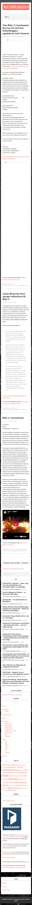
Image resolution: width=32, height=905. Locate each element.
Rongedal (12, 403)
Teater (6, 748)
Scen (13, 284)
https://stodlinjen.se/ (20, 867)
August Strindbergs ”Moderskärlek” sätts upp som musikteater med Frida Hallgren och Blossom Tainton (16, 681)
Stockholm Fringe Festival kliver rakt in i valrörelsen (16, 617)
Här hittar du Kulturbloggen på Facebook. (12, 694)
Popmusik (5, 779)
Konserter (8, 772)
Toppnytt (5, 756)
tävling (4, 279)
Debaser (20, 764)
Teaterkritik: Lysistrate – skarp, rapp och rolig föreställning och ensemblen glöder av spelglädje (15, 585)
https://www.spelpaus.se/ (9, 867)
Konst (13, 772)
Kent (4, 403)
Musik (15, 408)
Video (6, 790)
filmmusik (17, 403)
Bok (4, 765)
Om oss (4, 886)
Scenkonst (23, 782)
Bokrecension (8, 723)
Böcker (14, 765)
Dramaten (10, 767)
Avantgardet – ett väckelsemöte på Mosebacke (15, 600)
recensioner (21, 779)
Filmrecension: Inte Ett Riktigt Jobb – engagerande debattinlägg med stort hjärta (16, 647)
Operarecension (9, 728)
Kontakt (4, 883)
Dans (6, 741)
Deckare (24, 765)
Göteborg (17, 770)
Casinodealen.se (8, 852)
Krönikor (7, 711)
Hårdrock (26, 770)
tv (26, 788)
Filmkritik (20, 767)
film (26, 543)
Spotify (15, 785)
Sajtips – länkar (6, 890)
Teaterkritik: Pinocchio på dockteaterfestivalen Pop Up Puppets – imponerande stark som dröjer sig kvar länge (16, 637)
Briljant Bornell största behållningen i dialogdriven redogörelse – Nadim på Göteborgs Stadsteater (16, 609)
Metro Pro (12, 899)
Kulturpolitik (5, 709)
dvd (18, 279)
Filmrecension (18, 549)
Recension (24, 549)
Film (13, 408)
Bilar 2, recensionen (13, 417)
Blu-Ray (14, 285)
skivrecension (10, 785)
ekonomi (15, 767)
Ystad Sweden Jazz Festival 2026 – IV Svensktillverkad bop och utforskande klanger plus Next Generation (16, 656)
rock (24, 779)
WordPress (27, 899)
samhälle (11, 782)
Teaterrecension (22, 788)
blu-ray (15, 279)
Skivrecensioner (9, 732)
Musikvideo (17, 775)
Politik (25, 775)
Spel (6, 734)
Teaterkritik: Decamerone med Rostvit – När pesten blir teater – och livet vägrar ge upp (16, 625)
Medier (25, 772)
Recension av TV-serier (10, 730)
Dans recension (8, 725)
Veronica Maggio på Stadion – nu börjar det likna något (14, 593)
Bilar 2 (24, 277)
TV (5, 750)
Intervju (4, 706)
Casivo (27, 861)
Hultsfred (21, 770)
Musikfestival (12, 775)
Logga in (16, 900)
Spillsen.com (6, 846)
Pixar (23, 543)
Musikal (7, 745)
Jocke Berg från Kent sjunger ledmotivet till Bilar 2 (14, 296)
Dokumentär (5, 767)
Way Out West (12, 790)
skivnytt (5, 785)
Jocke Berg (25, 401)
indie (4, 772)
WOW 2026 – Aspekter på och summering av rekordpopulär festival (16, 673)
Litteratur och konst (7, 714)
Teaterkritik (7, 736)
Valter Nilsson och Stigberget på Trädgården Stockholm (14, 666)
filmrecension (10, 545)
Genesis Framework (20, 899)
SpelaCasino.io (18, 836)
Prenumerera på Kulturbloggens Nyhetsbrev (13, 568)
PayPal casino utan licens (9, 857)
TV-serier (7, 752)
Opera (6, 747)
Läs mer (24, 589)
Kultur (15, 772)
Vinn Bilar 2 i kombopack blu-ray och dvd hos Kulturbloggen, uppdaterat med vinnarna (16, 29)
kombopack (10, 279)
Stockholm (19, 785)
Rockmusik (5, 782)
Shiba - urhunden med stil (9, 800)
